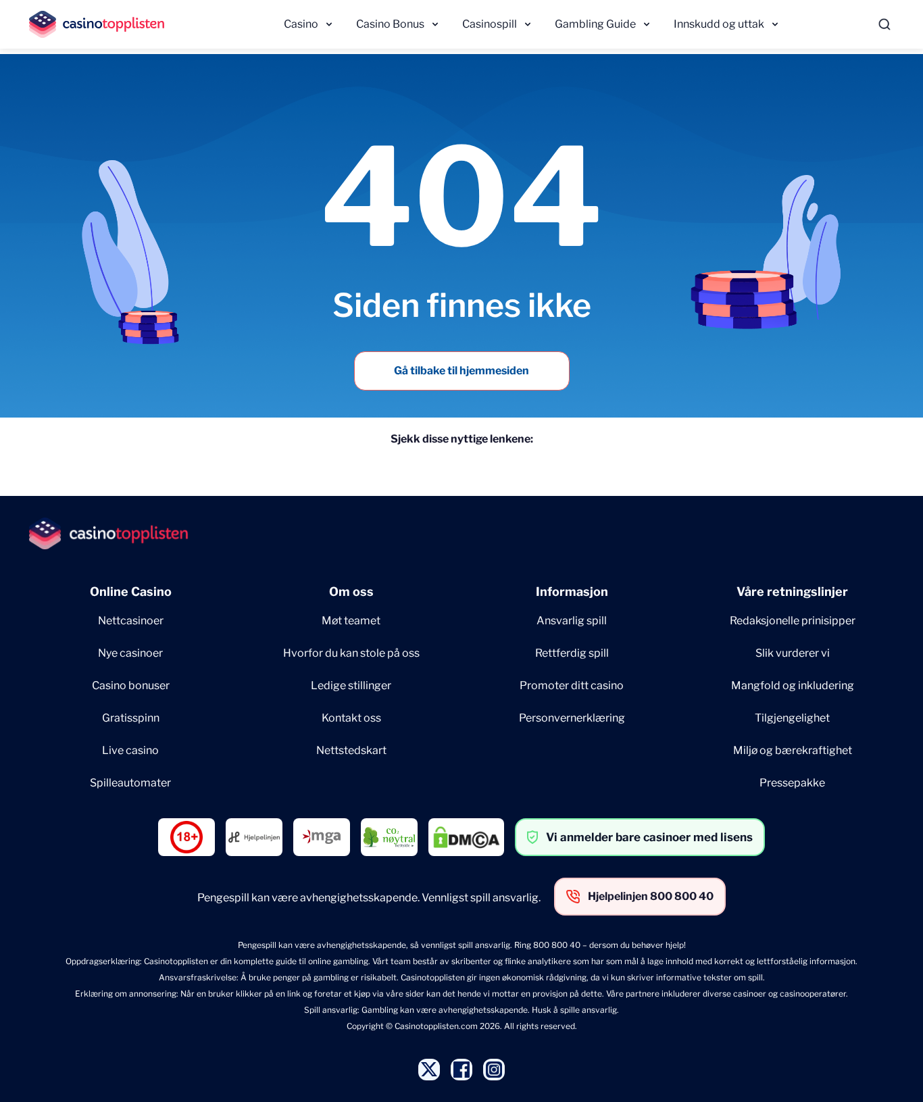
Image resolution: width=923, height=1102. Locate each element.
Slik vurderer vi (792, 653)
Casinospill (489, 24)
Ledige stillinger (351, 685)
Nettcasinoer (131, 620)
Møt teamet (351, 620)
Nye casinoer (130, 653)
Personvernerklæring (572, 717)
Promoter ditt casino (572, 685)
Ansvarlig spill (572, 620)
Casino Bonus (390, 24)
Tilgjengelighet (792, 717)
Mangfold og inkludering (792, 685)
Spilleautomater (130, 782)
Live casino (130, 750)
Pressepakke (792, 782)
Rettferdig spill (572, 653)
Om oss (351, 591)
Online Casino (131, 591)
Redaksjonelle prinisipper (792, 620)
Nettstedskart (351, 750)
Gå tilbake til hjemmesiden (461, 370)
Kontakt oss (351, 717)
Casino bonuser (131, 685)
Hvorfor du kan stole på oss (351, 653)
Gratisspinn (130, 717)
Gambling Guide (595, 24)
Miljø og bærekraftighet (792, 750)
